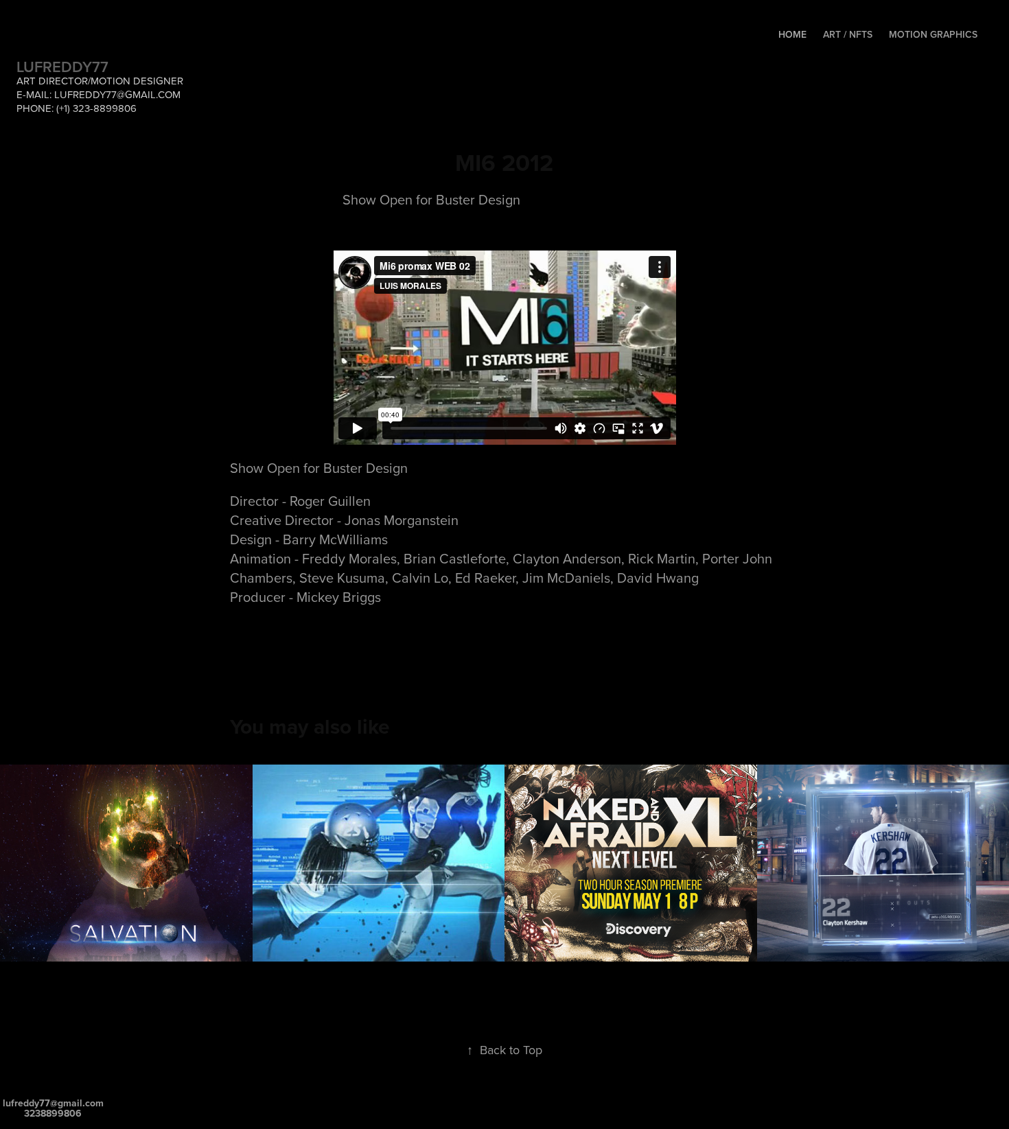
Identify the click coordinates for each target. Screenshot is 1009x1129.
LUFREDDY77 (62, 67)
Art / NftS (847, 34)
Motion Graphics (933, 34)
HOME (792, 34)
